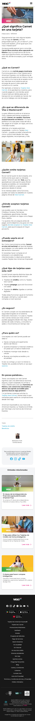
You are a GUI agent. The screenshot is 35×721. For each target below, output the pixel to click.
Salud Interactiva (17, 642)
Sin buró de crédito (17, 650)
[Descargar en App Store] (24, 612)
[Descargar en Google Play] (11, 612)
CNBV (25, 705)
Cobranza (17, 670)
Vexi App (17, 656)
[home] (6, 3)
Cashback (17, 630)
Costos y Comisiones (17, 667)
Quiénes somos (17, 659)
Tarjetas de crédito (8, 426)
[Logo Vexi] (17, 599)
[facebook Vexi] (7, 606)
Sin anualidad (17, 644)
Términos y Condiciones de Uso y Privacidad (17, 679)
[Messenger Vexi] (17, 606)
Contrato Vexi (17, 673)
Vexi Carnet (19, 195)
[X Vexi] (27, 606)
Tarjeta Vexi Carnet (9, 395)
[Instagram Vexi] (10, 606)
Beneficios (5, 428)
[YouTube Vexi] (24, 606)
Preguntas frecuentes (17, 662)
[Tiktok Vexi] (14, 606)
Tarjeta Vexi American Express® (17, 621)
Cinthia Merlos (17, 442)
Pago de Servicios (17, 639)
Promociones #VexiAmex (17, 627)
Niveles (17, 633)
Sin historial (17, 647)
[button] (31, 3)
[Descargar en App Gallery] (17, 617)
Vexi (26, 130)
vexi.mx (5, 366)
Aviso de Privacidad (17, 676)
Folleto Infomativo (17, 682)
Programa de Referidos (17, 636)
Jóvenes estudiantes (17, 653)
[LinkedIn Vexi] (21, 606)
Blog (17, 664)
